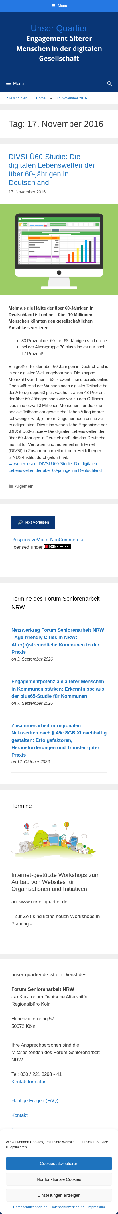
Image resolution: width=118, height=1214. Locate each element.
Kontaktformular (28, 1082)
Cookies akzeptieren (59, 1163)
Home (41, 98)
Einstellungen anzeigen (59, 1195)
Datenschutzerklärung (30, 1207)
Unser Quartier (59, 28)
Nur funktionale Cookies (59, 1179)
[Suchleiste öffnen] (109, 83)
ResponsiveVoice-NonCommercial (47, 539)
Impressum (96, 1207)
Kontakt (19, 1115)
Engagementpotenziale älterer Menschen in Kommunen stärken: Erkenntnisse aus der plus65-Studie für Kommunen (57, 689)
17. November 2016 (71, 98)
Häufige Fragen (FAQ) (34, 1100)
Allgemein (24, 486)
